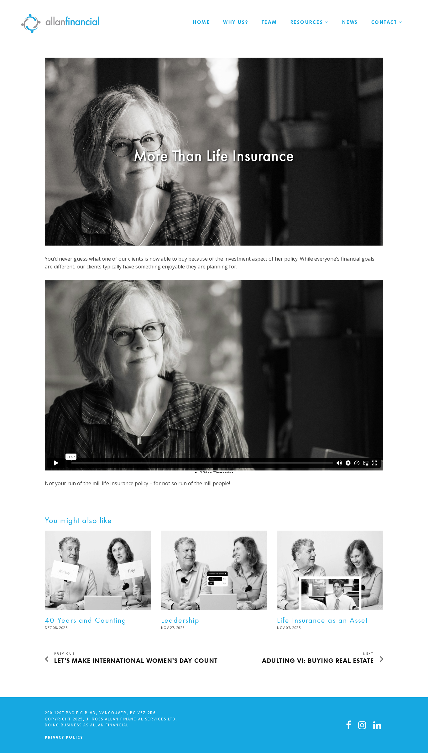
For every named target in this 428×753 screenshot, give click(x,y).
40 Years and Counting (86, 620)
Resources (306, 22)
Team (269, 22)
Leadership (180, 620)
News (350, 22)
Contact (384, 22)
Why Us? (235, 22)
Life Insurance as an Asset (322, 620)
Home (201, 22)
